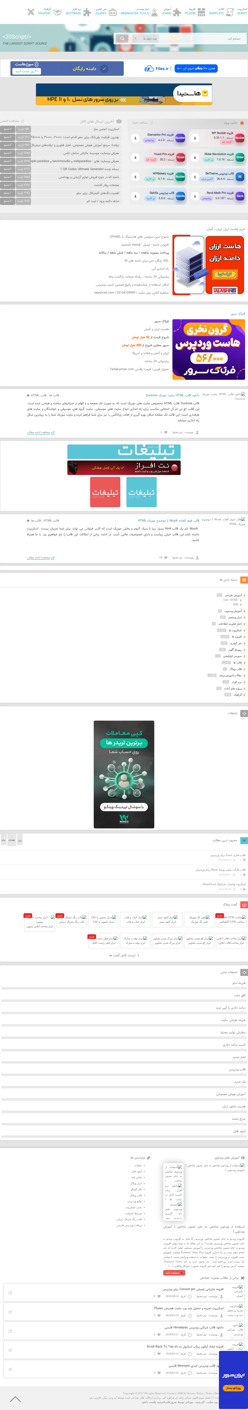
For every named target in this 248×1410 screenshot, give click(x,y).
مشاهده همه (140, 123)
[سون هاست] (67, 74)
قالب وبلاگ (236, 669)
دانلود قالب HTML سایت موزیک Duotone (172, 395)
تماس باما (137, 1177)
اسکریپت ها (235, 630)
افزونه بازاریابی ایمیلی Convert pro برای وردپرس (193, 1289)
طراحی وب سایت (216, 1402)
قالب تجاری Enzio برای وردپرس (228, 855)
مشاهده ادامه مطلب (38, 432)
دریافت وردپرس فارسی (129, 1225)
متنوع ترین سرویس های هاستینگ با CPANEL (139, 236)
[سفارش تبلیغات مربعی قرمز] (105, 506)
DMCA (182, 1393)
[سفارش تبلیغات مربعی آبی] (141, 506)
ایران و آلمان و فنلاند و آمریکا (150, 353)
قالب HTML (38, 395)
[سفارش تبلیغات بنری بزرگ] (124, 458)
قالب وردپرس (237, 1069)
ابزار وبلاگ (136, 1183)
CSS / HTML (231, 599)
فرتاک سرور (238, 314)
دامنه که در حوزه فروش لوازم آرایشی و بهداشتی (88, 177)
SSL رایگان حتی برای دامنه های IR (146, 260)
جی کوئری (236, 643)
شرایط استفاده (133, 1213)
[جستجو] (122, 38)
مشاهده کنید (172, 1272)
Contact (171, 1393)
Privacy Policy (195, 1393)
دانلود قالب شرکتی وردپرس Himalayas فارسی (194, 1327)
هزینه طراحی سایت (233, 1020)
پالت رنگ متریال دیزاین (129, 1219)
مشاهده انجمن (9, 121)
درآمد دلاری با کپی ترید (231, 1007)
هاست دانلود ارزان (234, 1106)
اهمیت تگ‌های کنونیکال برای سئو (98, 193)
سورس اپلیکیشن (232, 655)
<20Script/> (16, 37)
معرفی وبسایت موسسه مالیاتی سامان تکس (91, 153)
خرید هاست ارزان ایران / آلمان (226, 229)
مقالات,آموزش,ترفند (230, 675)
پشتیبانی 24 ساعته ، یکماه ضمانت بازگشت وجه (138, 276)
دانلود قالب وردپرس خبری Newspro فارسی (196, 1365)
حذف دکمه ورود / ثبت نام (103, 201)
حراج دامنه (239, 1119)
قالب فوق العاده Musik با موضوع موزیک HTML (168, 520)
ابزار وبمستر (235, 617)
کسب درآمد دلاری (234, 1045)
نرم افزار (237, 681)
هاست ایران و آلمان (156, 329)
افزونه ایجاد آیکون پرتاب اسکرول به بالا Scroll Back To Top (185, 1346)
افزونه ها (237, 636)
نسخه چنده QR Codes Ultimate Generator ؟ (90, 169)
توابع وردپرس (134, 1201)
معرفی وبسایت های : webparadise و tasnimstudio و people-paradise (73, 161)
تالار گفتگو (136, 1189)
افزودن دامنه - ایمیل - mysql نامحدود (145, 244)
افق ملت (240, 995)
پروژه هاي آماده (233, 688)
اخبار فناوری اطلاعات (230, 623)
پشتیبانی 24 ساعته (157, 361)
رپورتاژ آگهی (235, 649)
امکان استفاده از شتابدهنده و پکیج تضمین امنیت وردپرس (132, 284)
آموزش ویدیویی (233, 610)
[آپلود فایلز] (181, 74)
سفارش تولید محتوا (233, 1032)
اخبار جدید (239, 1057)
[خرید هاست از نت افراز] (124, 474)
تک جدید (240, 1082)
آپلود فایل (239, 1131)
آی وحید (199, 1402)
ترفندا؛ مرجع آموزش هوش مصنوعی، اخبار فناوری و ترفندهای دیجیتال (75, 145)
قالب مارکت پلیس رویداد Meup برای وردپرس (221, 869)
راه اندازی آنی (160, 268)
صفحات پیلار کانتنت (106, 185)
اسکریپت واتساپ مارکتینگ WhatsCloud (224, 884)
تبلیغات (138, 1165)
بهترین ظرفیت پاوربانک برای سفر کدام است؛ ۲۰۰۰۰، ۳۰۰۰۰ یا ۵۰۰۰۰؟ (75, 137)
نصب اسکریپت (133, 1207)
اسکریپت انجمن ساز (106, 129)
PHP (235, 604)
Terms (209, 1393)
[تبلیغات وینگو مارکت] (124, 827)
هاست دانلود (149, 1402)
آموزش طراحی (233, 595)
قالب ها (54, 395)
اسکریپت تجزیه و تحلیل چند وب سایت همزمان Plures (189, 1308)
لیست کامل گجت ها (122, 955)
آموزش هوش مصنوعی (231, 1094)
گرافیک (238, 694)
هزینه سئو (239, 983)
